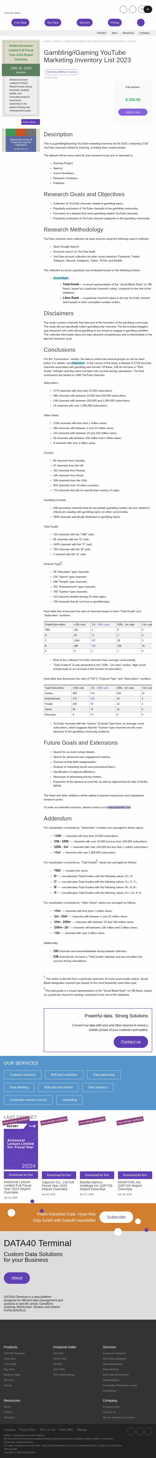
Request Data (12, 1374)
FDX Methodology (64, 1374)
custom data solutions (12, 13)
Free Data (20, 22)
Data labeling (111, 1369)
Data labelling (19, 1087)
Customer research (22, 1074)
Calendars (10, 1358)
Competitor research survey (28, 1100)
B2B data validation (64, 1074)
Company (9, 1429)
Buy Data (52, 22)
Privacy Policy (27, 1429)
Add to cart (133, 112)
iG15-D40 (59, 1369)
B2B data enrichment (58, 1087)
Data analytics (97, 1087)
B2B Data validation (114, 1358)
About (16, 1278)
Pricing (115, 22)
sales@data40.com (119, 807)
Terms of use (47, 1429)
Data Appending (112, 1363)
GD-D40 (58, 1353)
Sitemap (82, 1429)
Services (85, 22)
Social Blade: (61, 278)
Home (47, 41)
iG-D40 (57, 1363)
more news (29, 121)
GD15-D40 (59, 1358)
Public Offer (66, 1429)
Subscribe (116, 1217)
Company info (111, 1406)
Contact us (131, 1041)
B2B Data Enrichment (116, 1374)
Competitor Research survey (120, 1385)
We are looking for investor (119, 1417)
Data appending (104, 1074)
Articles (8, 1412)
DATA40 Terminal (14, 1353)
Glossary (9, 1417)
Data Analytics (111, 1379)
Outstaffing (69, 1100)
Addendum (78, 362)
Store (57, 41)
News (7, 1406)
